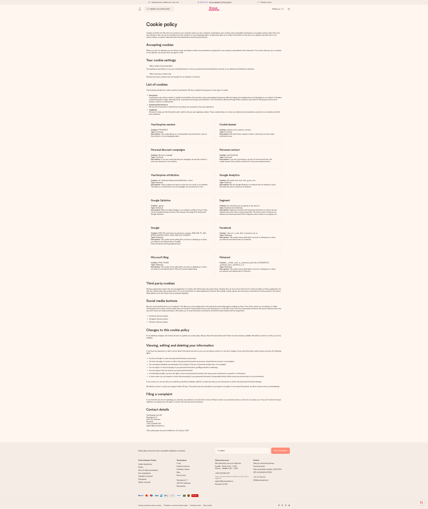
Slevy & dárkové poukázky (148, 470)
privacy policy (162, 316)
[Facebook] (278, 505)
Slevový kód (181, 475)
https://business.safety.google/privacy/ (166, 244)
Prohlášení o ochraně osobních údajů (175, 505)
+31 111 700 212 (259, 477)
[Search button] (147, 9)
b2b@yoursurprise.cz (261, 480)
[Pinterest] (282, 505)
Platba (140, 467)
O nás (179, 463)
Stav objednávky (144, 473)
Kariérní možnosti (183, 466)
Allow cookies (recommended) (161, 66)
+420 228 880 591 (153, 424)
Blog (178, 472)
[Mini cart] (289, 9)
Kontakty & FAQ (221, 484)
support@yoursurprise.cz (155, 426)
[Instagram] (285, 505)
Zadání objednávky (145, 464)
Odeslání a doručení (145, 476)
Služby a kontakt (144, 482)
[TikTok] (289, 505)
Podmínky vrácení (183, 469)
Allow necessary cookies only (160, 74)
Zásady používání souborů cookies (149, 505)
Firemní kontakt (259, 466)
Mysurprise (142, 479)
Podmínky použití (195, 505)
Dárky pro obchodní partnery (263, 463)
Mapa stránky (207, 505)
